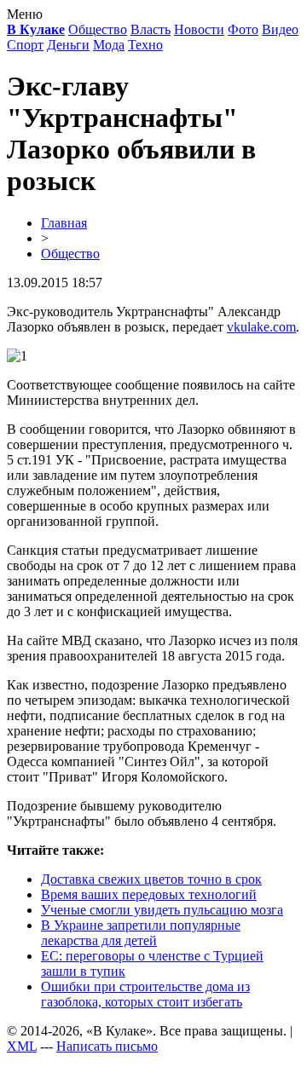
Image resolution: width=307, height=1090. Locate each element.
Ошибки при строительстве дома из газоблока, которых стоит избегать (145, 994)
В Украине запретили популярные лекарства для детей (140, 933)
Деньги (68, 44)
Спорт (25, 44)
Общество (97, 29)
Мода (109, 44)
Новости (199, 29)
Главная (64, 223)
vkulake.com (261, 327)
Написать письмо (107, 1046)
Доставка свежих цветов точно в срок (151, 879)
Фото (243, 29)
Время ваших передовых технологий (149, 894)
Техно (145, 44)
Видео (280, 29)
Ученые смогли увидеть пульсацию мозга (162, 910)
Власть (150, 29)
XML (22, 1046)
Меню (25, 14)
